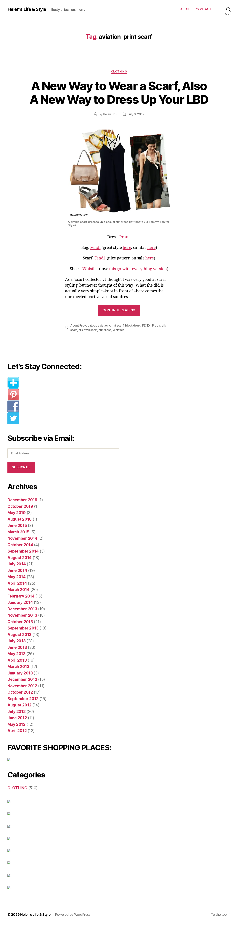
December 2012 (22, 679)
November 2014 (22, 538)
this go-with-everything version (138, 269)
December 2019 (22, 500)
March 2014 (18, 589)
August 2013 (19, 634)
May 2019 (16, 512)
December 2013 (22, 609)
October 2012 (20, 692)
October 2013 (20, 621)
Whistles (90, 269)
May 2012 (16, 724)
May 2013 (16, 653)
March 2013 (18, 666)
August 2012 (19, 705)
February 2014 (21, 596)
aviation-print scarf (111, 325)
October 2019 (20, 506)
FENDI (146, 325)
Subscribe (21, 467)
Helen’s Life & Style (35, 914)
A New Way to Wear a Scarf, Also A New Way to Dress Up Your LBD (119, 92)
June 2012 (17, 718)
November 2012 (22, 686)
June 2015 (17, 525)
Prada (156, 325)
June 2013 (17, 647)
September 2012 (22, 698)
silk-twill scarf (88, 330)
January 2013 (20, 673)
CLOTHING (119, 71)
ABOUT (185, 9)
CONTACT (203, 9)
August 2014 (19, 557)
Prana (125, 237)
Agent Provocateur (83, 325)
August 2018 (19, 519)
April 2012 (17, 730)
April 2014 (17, 583)
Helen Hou (110, 114)
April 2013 (17, 660)
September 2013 (22, 628)
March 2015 (18, 532)
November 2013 (22, 615)
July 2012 (16, 711)
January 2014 (20, 602)
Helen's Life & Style (26, 9)
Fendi (95, 247)
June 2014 (17, 570)
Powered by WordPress (73, 914)
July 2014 (16, 564)
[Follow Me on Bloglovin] (66, 383)
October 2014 (20, 545)
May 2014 (16, 576)
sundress (105, 330)
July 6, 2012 (136, 114)
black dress (133, 325)
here (127, 247)
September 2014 (23, 551)
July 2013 (16, 641)
